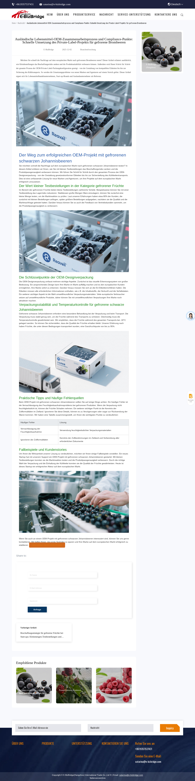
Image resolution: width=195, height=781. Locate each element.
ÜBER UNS (18, 743)
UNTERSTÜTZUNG (82, 743)
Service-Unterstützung (134, 14)
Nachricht (106, 14)
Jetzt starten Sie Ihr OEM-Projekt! (47, 545)
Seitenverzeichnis (97, 778)
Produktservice (84, 14)
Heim (50, 14)
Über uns (63, 14)
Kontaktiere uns (166, 14)
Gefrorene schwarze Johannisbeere (31, 690)
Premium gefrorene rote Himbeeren (111, 690)
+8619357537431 (25, 4)
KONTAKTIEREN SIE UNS (115, 743)
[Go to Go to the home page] (28, 14)
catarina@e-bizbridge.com (57, 4)
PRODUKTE (48, 743)
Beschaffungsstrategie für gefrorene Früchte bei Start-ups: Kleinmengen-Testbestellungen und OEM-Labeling (41, 635)
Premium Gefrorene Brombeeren (70, 690)
